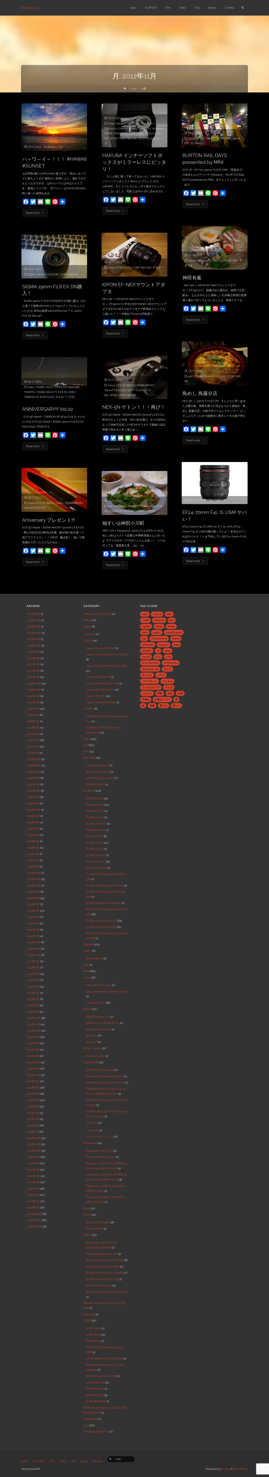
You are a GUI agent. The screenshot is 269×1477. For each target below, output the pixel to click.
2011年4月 (33, 1113)
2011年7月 (33, 1094)
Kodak (171, 626)
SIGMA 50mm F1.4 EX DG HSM (55, 392)
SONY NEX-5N (127, 138)
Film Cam (89, 757)
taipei (168, 650)
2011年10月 (33, 1075)
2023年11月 (33, 626)
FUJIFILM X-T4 (94, 849)
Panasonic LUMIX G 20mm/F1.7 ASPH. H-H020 (132, 128)
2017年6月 (33, 727)
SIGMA (87, 1235)
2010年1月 (33, 1207)
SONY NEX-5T (95, 1395)
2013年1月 (33, 1012)
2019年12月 (34, 683)
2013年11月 (33, 948)
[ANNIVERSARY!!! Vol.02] (54, 379)
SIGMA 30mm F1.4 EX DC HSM (105, 1260)
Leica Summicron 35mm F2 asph (107, 991)
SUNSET (147, 650)
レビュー (147, 693)
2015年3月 (33, 854)
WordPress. (240, 1469)
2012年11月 (33, 1024)
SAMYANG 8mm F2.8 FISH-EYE (105, 1082)
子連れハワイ (162, 699)
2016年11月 (33, 759)
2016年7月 (33, 784)
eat (215, 260)
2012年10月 (33, 1030)
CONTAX (159, 620)
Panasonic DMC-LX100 (100, 1157)
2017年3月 (33, 740)
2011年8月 (33, 1087)
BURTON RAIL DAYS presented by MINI (204, 158)
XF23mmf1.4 (171, 662)
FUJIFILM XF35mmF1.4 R (101, 927)
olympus (163, 644)
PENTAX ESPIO (95, 784)
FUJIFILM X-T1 (94, 836)
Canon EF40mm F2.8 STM (102, 683)
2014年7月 (33, 904)
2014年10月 (34, 885)
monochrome (159, 638)
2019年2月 (33, 708)
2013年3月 (33, 999)
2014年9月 (33, 891)
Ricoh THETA (94, 1228)
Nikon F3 (91, 1035)
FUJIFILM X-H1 (94, 817)
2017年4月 (33, 734)
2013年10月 (33, 955)
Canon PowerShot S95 (100, 702)
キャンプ (147, 675)
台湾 (180, 693)
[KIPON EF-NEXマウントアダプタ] (134, 255)
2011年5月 (33, 1106)
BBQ (169, 614)
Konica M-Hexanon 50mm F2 (104, 1076)
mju (144, 638)
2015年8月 (33, 822)
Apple (87, 626)
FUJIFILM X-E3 (95, 811)
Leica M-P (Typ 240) (98, 985)
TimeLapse (90, 1419)
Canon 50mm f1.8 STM (100, 648)
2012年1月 (33, 1056)
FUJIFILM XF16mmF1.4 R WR (103, 903)
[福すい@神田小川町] (134, 493)
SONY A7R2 (93, 1328)
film (171, 620)
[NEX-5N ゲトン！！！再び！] (134, 377)
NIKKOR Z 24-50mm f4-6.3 (102, 1023)
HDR (86, 964)
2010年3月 (33, 1195)
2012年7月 (33, 1049)
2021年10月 (33, 645)
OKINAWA (147, 644)
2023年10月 (34, 633)
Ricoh (87, 1214)
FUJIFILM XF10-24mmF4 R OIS (104, 885)
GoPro (87, 951)
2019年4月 (33, 696)
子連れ (146, 699)
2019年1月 (33, 715)
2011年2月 (33, 1125)
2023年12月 (34, 620)
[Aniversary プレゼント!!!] (54, 490)
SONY (87, 1320)
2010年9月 (33, 1157)
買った (176, 705)
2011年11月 (33, 1068)
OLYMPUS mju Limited (100, 778)
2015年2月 (33, 860)
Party (199, 143)
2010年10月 (34, 1150)
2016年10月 (34, 765)
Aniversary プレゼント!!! (48, 520)
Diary (31, 387)
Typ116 (146, 656)
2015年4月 (33, 847)
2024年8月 (33, 614)
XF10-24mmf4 (150, 662)
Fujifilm (146, 626)
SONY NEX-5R (95, 1388)
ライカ (169, 687)
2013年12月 (33, 942)
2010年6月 (33, 1176)
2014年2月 (33, 929)
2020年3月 (33, 664)
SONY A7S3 (93, 1341)
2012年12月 (33, 1018)
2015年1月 (33, 866)
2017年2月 (33, 746)
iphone (51, 147)
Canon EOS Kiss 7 (97, 765)
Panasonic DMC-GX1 (140, 123)
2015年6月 (33, 835)
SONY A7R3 (93, 1334)
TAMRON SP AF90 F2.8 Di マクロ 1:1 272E (49, 397)
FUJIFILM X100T (95, 861)
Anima (225, 1469)
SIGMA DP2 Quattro (98, 1285)
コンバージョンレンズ (99, 1136)
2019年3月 (33, 702)
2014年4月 (33, 917)
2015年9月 (33, 816)
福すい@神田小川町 (123, 523)
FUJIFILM (88, 790)
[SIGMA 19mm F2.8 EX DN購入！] (54, 257)
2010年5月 (33, 1182)
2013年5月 (33, 986)
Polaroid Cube (95, 1056)
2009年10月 (34, 1226)
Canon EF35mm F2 (199, 260)
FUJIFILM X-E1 (94, 798)
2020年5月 (33, 651)
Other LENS (90, 1062)
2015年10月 (33, 809)
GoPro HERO (94, 958)
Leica (86, 977)
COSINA (88, 708)
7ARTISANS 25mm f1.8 (100, 1070)
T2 (158, 650)
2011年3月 (33, 1119)
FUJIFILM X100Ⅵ (96, 868)
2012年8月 (33, 1043)
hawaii (158, 626)
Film (85, 751)
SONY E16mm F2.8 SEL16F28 (104, 1358)
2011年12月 (33, 1062)
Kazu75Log (29, 8)
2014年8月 (33, 898)
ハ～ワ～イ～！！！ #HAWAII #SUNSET (54, 162)
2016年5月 (33, 797)
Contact (97, 1461)
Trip (60, 147)
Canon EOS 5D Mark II (121, 385)
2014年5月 (33, 910)
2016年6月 (33, 790)
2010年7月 (33, 1169)
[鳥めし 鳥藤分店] (214, 363)
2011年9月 (33, 1081)
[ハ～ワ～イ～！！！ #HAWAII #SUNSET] (54, 127)
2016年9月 (33, 772)
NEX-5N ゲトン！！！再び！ (133, 407)
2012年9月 (33, 1037)
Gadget (88, 944)
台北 (170, 693)
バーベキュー (149, 681)
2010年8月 (33, 1163)
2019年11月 (33, 689)
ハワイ (161, 675)
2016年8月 (33, 778)
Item (86, 971)
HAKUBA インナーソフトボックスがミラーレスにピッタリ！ (134, 162)
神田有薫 (191, 277)
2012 (134, 88)
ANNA (87, 620)
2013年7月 (33, 974)
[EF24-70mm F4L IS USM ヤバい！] (214, 483)
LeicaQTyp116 (174, 632)
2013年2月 (33, 1005)
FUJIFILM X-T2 (94, 842)
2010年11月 (33, 1144)
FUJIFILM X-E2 (95, 805)
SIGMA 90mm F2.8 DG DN (102, 1279)
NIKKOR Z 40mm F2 (98, 1029)
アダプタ (91, 1122)
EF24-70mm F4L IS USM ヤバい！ (214, 515)
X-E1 (157, 656)
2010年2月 (33, 1201)
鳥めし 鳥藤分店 (199, 393)
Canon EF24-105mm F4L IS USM (106, 666)
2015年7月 (33, 828)
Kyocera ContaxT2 (98, 772)
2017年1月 (33, 753)
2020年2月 (33, 671)
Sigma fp (89, 1314)
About (84, 1461)
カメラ (167, 669)
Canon (87, 640)
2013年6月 (33, 980)
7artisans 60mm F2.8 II (97, 614)
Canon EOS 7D (95, 696)
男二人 (163, 705)
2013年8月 (33, 967)
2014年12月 (33, 873)
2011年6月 (33, 1100)
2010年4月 (33, 1188)
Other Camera (116, 123)
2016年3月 (33, 803)
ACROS (157, 614)
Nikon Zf (91, 1042)
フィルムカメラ (151, 687)
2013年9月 (33, 961)
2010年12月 (33, 1138)
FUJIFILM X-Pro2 (96, 823)
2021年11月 (33, 639)
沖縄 (152, 705)
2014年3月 (33, 923)
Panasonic (90, 1143)
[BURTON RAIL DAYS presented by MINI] (214, 125)
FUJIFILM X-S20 (95, 830)
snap (176, 644)
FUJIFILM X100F (95, 855)
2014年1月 (33, 936)
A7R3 (145, 614)
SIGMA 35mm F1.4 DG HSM (102, 1266)
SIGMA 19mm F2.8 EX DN (119, 133)
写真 (159, 693)
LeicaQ (157, 632)
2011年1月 (32, 1131)
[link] (243, 8)
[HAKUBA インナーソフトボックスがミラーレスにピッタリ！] (134, 125)
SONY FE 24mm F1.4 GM (101, 1376)
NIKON (87, 1009)
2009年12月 (34, 1214)
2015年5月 (33, 841)
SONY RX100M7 (96, 1401)
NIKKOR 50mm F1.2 (98, 1016)
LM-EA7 (93, 1130)
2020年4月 (33, 658)
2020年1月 (33, 677)
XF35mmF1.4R (150, 669)
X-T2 (168, 656)
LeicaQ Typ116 (95, 1002)
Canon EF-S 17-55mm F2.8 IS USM (209, 138)
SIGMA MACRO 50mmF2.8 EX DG (107, 1292)
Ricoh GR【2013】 (97, 1222)
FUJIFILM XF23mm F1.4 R (101, 920)
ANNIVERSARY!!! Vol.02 (47, 409)
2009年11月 (34, 1220)
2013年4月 (33, 992)
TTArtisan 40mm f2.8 (96, 1431)
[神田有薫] (214, 248)
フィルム (167, 681)
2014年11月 (33, 879)
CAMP (145, 620)
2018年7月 (33, 721)
